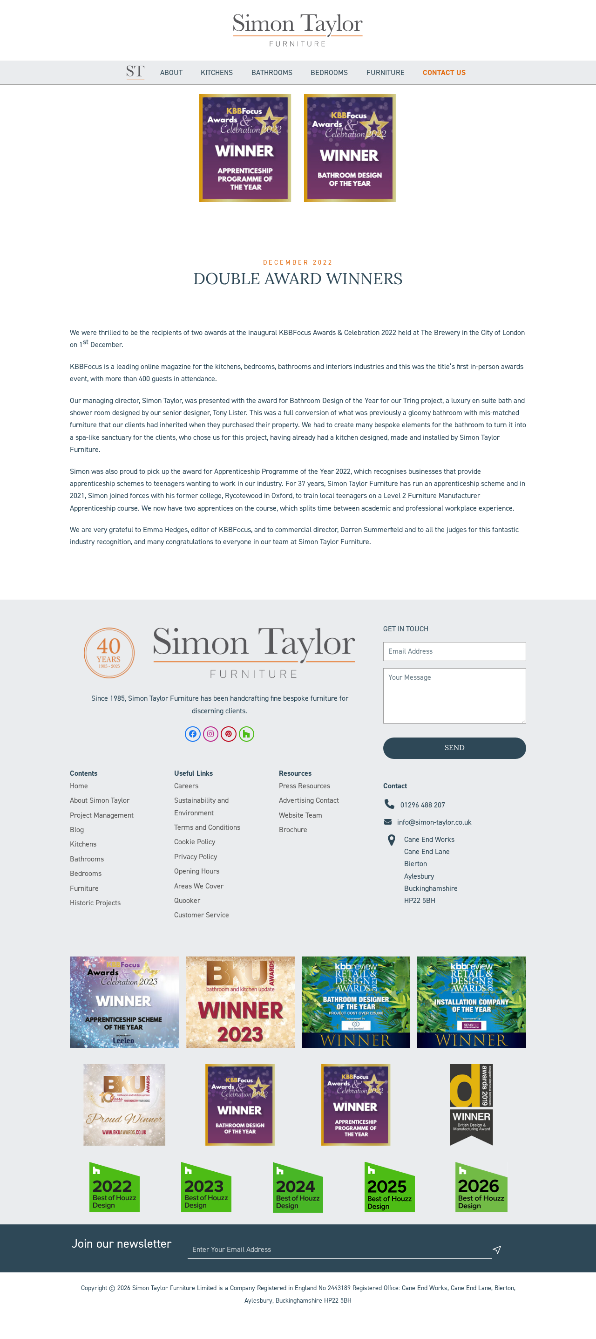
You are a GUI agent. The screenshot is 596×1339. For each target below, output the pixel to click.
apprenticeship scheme (469, 483)
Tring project (422, 400)
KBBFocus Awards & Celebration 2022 (337, 332)
